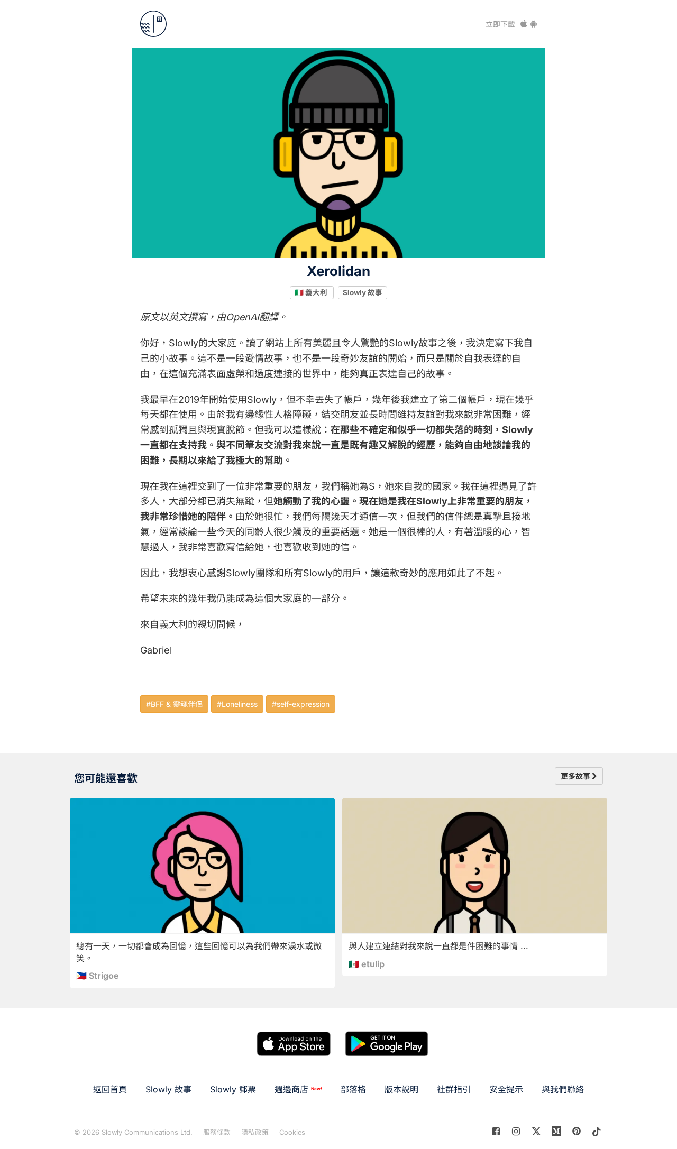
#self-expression (301, 704)
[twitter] (536, 1131)
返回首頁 (110, 1089)
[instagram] (516, 1131)
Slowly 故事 (362, 292)
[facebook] (496, 1131)
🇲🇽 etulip (367, 964)
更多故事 (576, 775)
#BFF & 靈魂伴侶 (174, 704)
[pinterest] (557, 1131)
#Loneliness (237, 704)
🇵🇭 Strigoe (97, 975)
